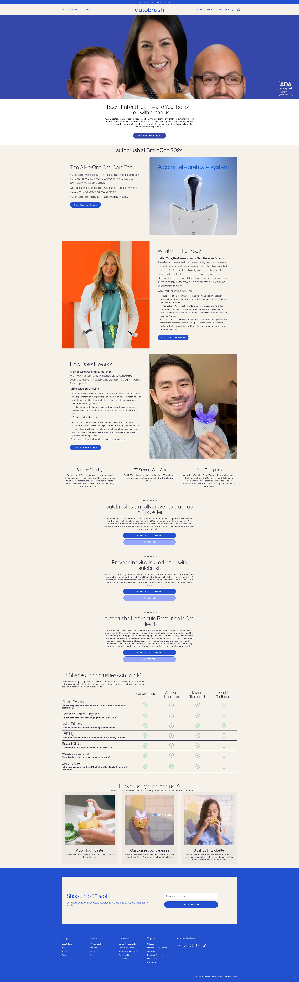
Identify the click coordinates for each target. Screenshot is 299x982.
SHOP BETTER (148, 542)
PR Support (123, 959)
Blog (92, 955)
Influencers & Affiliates (128, 951)
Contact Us (152, 963)
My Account (152, 959)
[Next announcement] (236, 2)
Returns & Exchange (155, 955)
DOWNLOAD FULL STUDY (149, 535)
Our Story (94, 948)
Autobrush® (206, 976)
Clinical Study (96, 944)
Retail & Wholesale (126, 948)
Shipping (150, 944)
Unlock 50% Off (191, 905)
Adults (64, 951)
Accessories (67, 955)
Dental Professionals (127, 944)
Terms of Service (231, 976)
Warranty (151, 951)
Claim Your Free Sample (148, 136)
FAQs (92, 951)
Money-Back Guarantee (157, 948)
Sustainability (124, 955)
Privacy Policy (217, 976)
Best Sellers (67, 944)
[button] (62, 9)
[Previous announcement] (62, 2)
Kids (63, 948)
